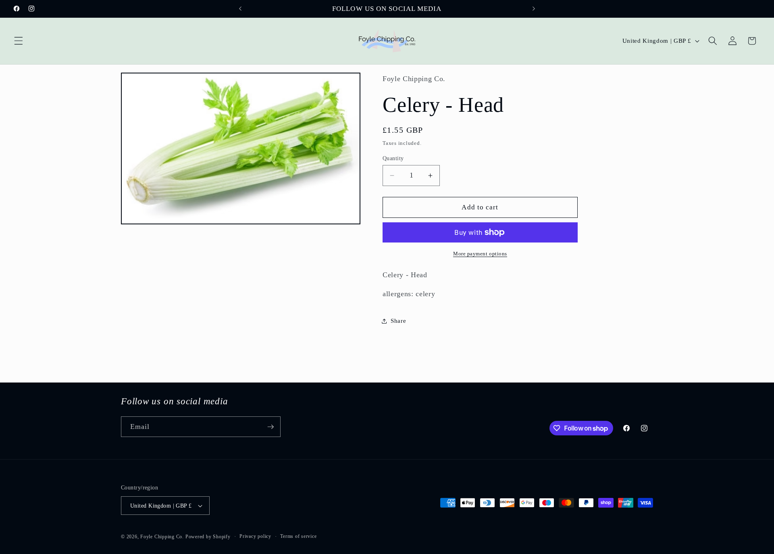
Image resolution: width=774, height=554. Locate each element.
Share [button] (398, 320)
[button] (18, 40)
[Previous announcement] (240, 8)
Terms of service (298, 536)
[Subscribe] (270, 426)
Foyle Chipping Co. (162, 536)
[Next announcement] (534, 8)
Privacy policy (255, 536)
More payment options (480, 254)
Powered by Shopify (208, 536)
